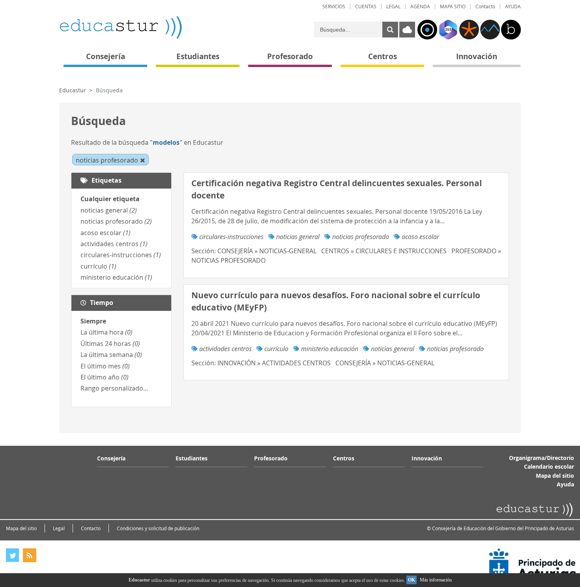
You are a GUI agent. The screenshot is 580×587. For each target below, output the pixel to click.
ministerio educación (116, 277)
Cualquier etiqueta (110, 198)
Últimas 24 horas (110, 343)
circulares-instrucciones (120, 255)
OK (411, 580)
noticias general (108, 210)
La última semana (111, 354)
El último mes (105, 366)
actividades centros (114, 243)
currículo (98, 266)
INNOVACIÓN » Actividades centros (274, 363)
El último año (104, 377)
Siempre (93, 321)
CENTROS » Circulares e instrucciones (384, 251)
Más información (436, 580)
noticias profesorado (116, 221)
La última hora (106, 332)
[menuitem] (333, 6)
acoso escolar (105, 232)
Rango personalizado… (114, 388)
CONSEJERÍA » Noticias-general (266, 251)
